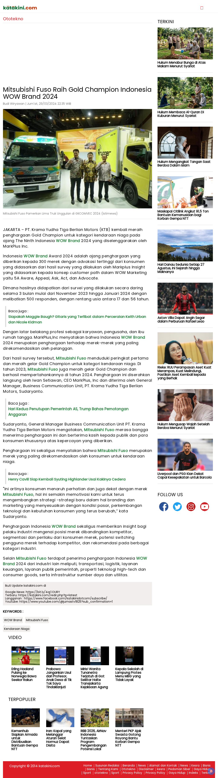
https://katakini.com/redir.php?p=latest (47, 595)
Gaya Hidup (202, 769)
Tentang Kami (108, 769)
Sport (87, 773)
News (142, 765)
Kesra (195, 765)
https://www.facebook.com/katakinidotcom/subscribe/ (65, 598)
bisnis (91, 769)
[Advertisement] (77, 53)
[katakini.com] (56, 8)
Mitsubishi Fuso (71, 358)
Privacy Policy (132, 773)
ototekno (101, 773)
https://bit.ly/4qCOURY (43, 592)
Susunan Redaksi (107, 765)
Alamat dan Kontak (163, 765)
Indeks (193, 773)
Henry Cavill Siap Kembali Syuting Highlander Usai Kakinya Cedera (67, 479)
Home (87, 765)
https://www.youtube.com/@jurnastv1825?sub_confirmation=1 (66, 601)
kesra (161, 769)
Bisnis (207, 765)
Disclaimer (146, 769)
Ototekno (128, 769)
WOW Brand (68, 240)
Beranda (129, 765)
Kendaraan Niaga (16, 629)
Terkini (206, 773)
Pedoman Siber (179, 769)
